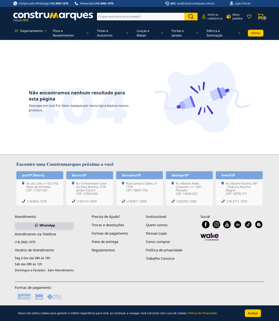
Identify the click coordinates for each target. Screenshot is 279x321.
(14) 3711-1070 (236, 201)
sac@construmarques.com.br (195, 3)
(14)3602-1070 (37, 201)
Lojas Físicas (243, 3)
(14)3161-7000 (87, 201)
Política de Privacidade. (203, 313)
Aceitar (253, 313)
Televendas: (96, 3)
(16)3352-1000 (186, 201)
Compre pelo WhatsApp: (43, 3)
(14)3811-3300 (137, 201)
